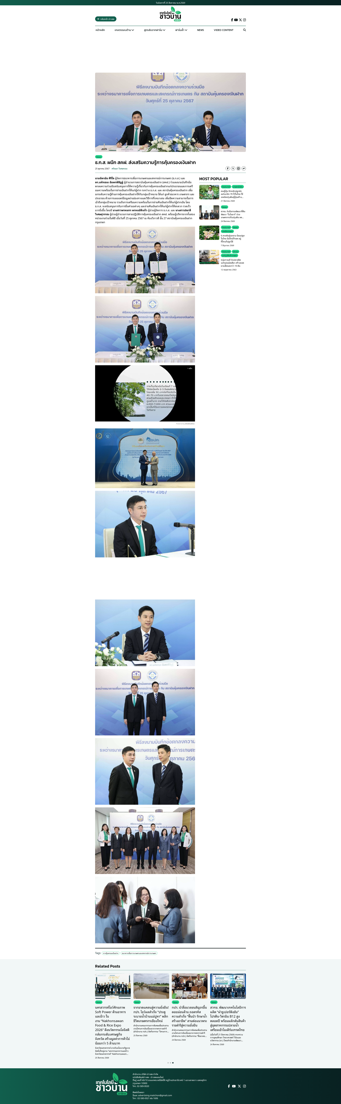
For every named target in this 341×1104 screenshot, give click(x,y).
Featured (226, 186)
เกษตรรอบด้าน (123, 30)
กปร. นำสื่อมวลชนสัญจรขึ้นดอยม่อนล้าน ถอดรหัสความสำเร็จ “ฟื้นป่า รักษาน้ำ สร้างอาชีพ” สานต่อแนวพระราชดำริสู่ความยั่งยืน (189, 1016)
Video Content (223, 30)
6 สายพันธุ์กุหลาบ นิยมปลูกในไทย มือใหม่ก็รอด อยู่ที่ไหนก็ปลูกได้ (233, 238)
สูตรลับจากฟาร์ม (153, 30)
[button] (168, 1062)
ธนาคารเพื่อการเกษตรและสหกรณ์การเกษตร (139, 953)
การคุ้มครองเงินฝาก (110, 953)
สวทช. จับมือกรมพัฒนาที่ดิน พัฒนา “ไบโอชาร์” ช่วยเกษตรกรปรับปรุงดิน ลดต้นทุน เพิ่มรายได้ (233, 215)
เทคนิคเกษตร (227, 231)
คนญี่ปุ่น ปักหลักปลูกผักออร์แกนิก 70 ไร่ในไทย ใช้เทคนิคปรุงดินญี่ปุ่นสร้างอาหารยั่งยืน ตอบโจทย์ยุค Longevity (232, 197)
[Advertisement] (170, 52)
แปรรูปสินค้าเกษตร (229, 255)
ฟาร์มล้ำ (179, 30)
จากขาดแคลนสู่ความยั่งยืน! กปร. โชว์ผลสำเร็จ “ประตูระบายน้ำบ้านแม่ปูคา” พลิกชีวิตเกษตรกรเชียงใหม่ (151, 1014)
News (200, 30)
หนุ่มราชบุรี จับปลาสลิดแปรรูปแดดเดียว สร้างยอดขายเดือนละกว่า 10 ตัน (232, 262)
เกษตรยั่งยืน (238, 186)
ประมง (235, 251)
